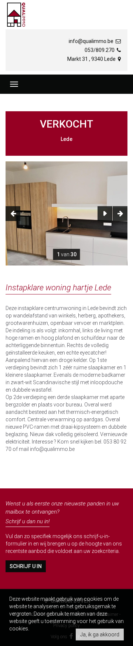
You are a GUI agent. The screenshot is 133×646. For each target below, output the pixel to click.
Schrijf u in (26, 566)
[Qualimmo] (16, 14)
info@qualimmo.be (92, 41)
